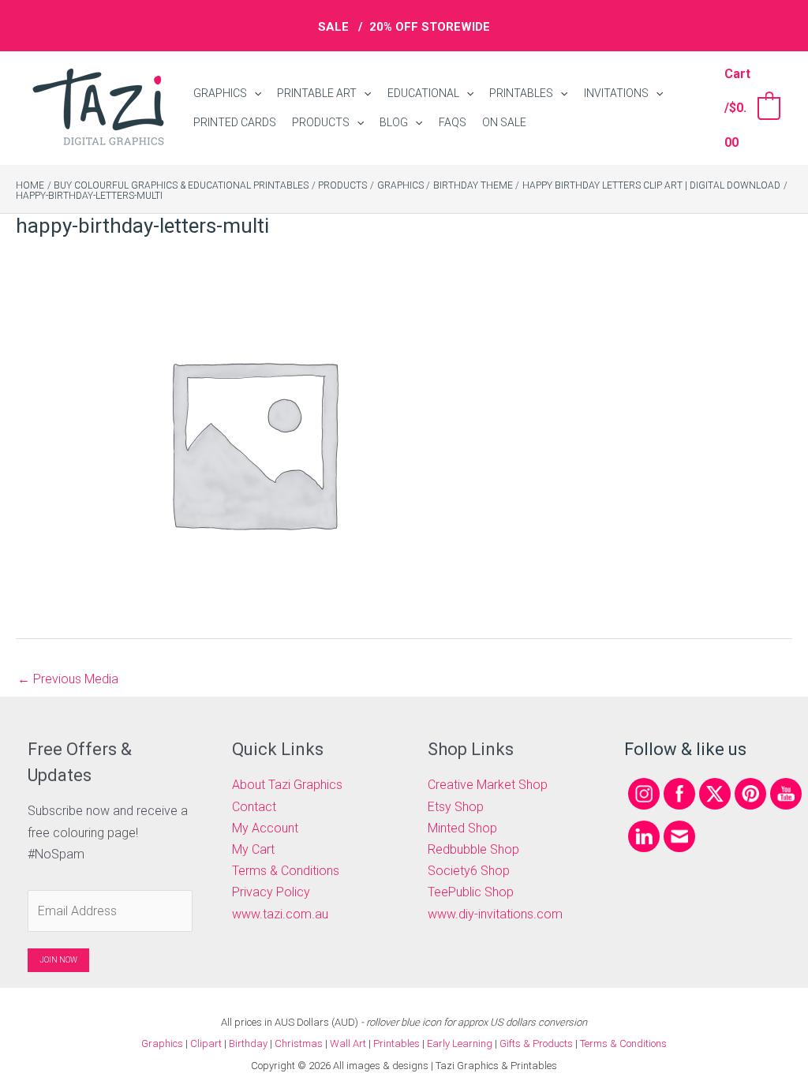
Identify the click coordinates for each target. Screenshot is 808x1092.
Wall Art (348, 1043)
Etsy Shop (456, 806)
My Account (265, 828)
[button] (254, 93)
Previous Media (67, 678)
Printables (397, 1043)
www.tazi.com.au (280, 914)
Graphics (162, 1043)
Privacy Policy (271, 891)
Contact (254, 806)
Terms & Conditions (285, 870)
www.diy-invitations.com (495, 914)
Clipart (206, 1043)
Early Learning (461, 1043)
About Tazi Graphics (287, 784)
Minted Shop (462, 828)
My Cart (253, 849)
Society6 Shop (469, 870)
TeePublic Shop (471, 891)
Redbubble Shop (473, 849)
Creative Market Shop (488, 784)
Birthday (248, 1043)
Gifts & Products (536, 1043)
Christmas (299, 1043)
